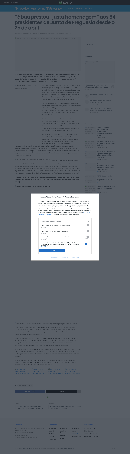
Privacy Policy (75, 257)
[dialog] (65, 227)
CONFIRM (52, 250)
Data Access (65, 257)
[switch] (87, 225)
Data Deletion (55, 257)
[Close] (95, 197)
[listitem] (65, 221)
